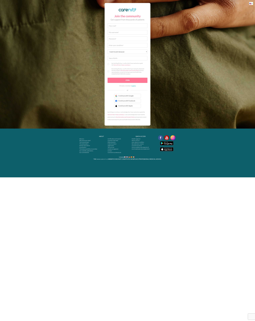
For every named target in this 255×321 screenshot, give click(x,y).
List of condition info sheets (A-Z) (140, 147)
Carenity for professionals (114, 152)
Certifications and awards (114, 139)
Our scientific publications (86, 151)
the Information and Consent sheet (130, 70)
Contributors (82, 147)
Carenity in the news (113, 140)
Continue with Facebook (126, 101)
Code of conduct (112, 144)
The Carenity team (84, 142)
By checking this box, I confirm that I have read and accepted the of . (127, 64)
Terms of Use (116, 65)
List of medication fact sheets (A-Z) (140, 149)
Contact (110, 151)
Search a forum (136, 140)
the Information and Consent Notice (125, 117)
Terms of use (111, 147)
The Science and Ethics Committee (88, 149)
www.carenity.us (126, 65)
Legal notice (111, 145)
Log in (134, 86)
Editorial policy (112, 142)
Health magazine (136, 139)
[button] (127, 107)
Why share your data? (85, 140)
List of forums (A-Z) (137, 145)
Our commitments (84, 152)
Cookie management (113, 149)
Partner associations (84, 145)
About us (81, 139)
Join (127, 80)
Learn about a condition (138, 142)
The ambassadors (83, 144)
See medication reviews (138, 144)
